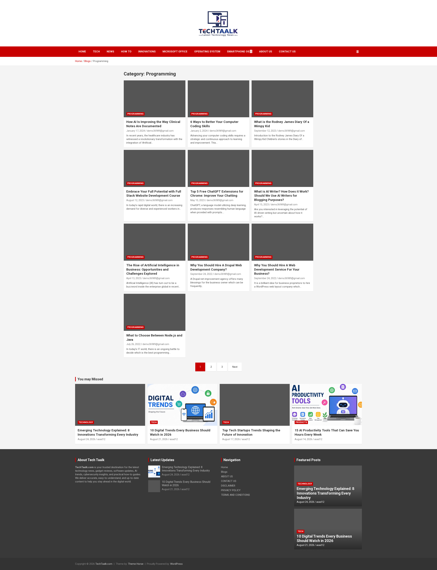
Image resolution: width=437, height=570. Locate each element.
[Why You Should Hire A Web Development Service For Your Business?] (282, 242)
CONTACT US (287, 51)
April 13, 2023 (133, 278)
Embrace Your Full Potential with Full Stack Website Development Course (153, 193)
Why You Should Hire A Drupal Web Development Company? (216, 267)
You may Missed (90, 379)
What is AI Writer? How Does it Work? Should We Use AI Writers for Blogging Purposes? (281, 195)
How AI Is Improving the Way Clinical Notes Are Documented (153, 124)
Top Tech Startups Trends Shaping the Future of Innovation (251, 432)
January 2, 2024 (199, 130)
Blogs (224, 471)
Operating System (207, 51)
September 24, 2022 (201, 274)
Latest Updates (162, 460)
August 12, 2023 (135, 200)
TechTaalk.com (103, 563)
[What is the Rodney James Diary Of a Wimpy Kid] (282, 98)
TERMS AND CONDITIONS (235, 494)
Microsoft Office (175, 51)
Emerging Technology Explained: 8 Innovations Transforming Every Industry (108, 432)
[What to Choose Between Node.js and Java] (155, 312)
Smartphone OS (238, 51)
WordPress (176, 563)
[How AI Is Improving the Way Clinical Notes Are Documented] (155, 98)
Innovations (147, 51)
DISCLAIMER (228, 485)
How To (126, 51)
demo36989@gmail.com (160, 130)
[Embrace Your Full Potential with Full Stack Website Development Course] (155, 168)
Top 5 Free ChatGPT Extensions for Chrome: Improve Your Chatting (216, 193)
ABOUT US (265, 51)
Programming (135, 114)
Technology (86, 422)
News (110, 51)
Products (301, 422)
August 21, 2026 (159, 439)
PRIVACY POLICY (231, 490)
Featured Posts (309, 460)
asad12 (101, 439)
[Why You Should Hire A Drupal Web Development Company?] (219, 242)
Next (234, 366)
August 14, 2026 (303, 439)
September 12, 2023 (265, 130)
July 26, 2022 (133, 344)
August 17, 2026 (231, 439)
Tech (96, 51)
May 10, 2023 (197, 200)
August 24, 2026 (86, 439)
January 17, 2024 (135, 130)
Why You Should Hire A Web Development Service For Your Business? (276, 269)
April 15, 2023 (261, 204)
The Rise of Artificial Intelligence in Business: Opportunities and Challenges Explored (152, 269)
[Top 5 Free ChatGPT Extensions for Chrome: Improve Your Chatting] (219, 168)
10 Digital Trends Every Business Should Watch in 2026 (324, 538)
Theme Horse (135, 563)
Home (82, 51)
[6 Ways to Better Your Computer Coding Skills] (219, 98)
